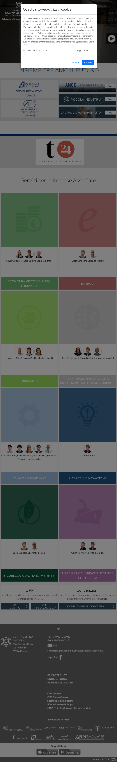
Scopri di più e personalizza (37, 50)
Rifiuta (75, 62)
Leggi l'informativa (85, 50)
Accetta (88, 62)
